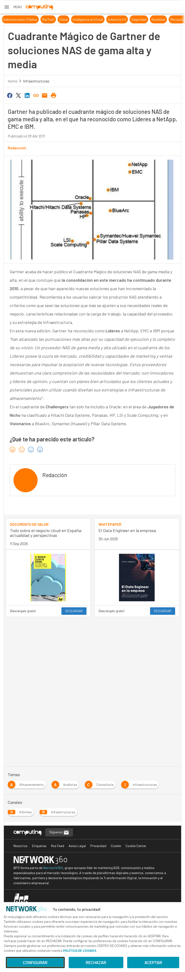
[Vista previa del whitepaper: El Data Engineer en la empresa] (137, 577)
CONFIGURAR (35, 962)
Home (12, 81)
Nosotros (20, 846)
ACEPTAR (153, 962)
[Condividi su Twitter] (18, 95)
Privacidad (98, 846)
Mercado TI (172, 19)
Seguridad (132, 19)
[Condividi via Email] (45, 95)
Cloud (57, 19)
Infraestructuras (36, 81)
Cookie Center (136, 846)
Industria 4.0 (111, 19)
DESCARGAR (74, 611)
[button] (13, 7)
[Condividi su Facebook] (9, 95)
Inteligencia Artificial (81, 19)
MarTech (42, 19)
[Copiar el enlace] (36, 95)
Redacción (17, 147)
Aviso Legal (77, 846)
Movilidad (152, 19)
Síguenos (56, 832)
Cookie (116, 846)
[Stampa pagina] (53, 95)
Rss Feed (57, 846)
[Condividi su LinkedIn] (27, 95)
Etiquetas (39, 846)
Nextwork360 (53, 868)
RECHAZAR (96, 962)
